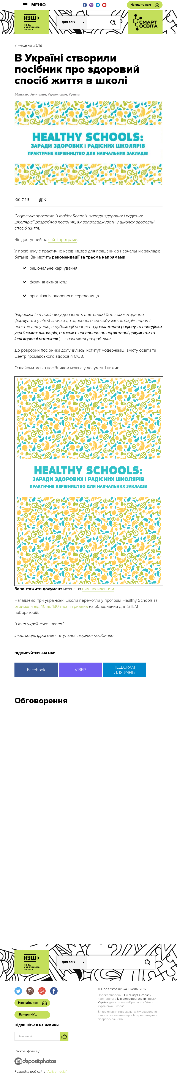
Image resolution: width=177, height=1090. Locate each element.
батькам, (22, 94)
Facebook (36, 670)
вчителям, (39, 94)
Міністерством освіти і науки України (127, 1000)
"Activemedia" (56, 1071)
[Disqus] (88, 766)
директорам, (59, 94)
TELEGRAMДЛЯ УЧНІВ (124, 670)
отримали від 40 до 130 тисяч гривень (51, 606)
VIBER (80, 670)
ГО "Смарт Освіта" (136, 995)
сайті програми (62, 239)
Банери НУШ (28, 1014)
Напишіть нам (141, 4)
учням (75, 94)
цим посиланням (98, 589)
